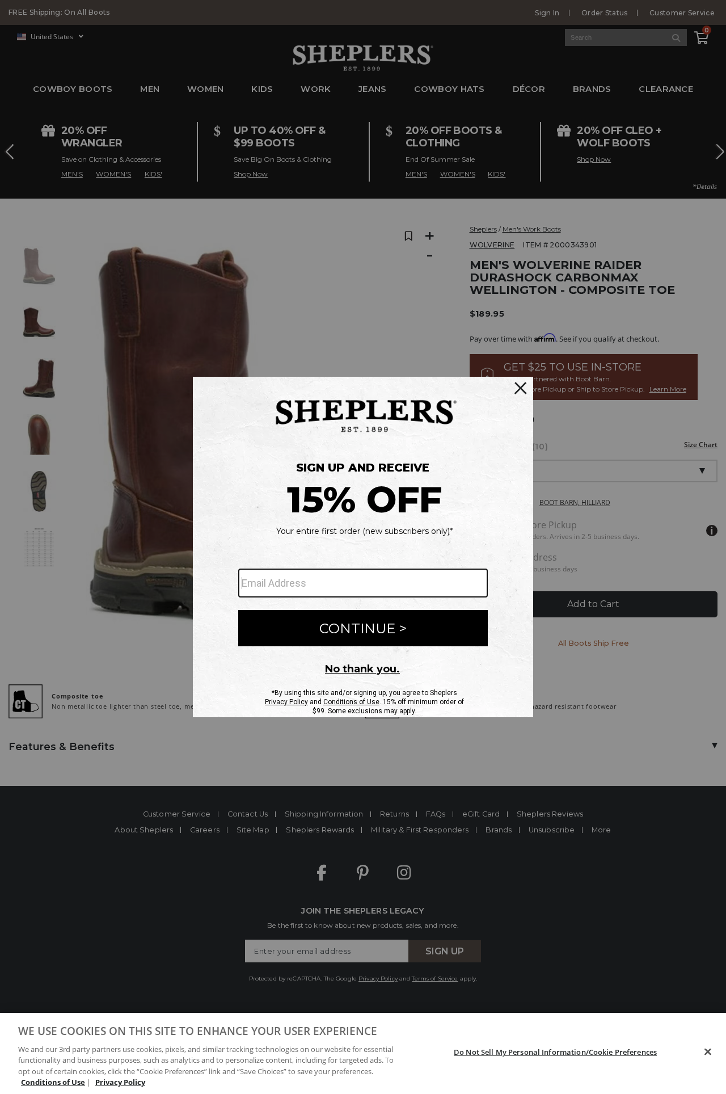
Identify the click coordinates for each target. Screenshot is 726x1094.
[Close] (707, 1052)
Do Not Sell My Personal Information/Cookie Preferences (555, 1052)
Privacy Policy (120, 1082)
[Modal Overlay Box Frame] (363, 547)
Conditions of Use (53, 1082)
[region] (363, 1053)
